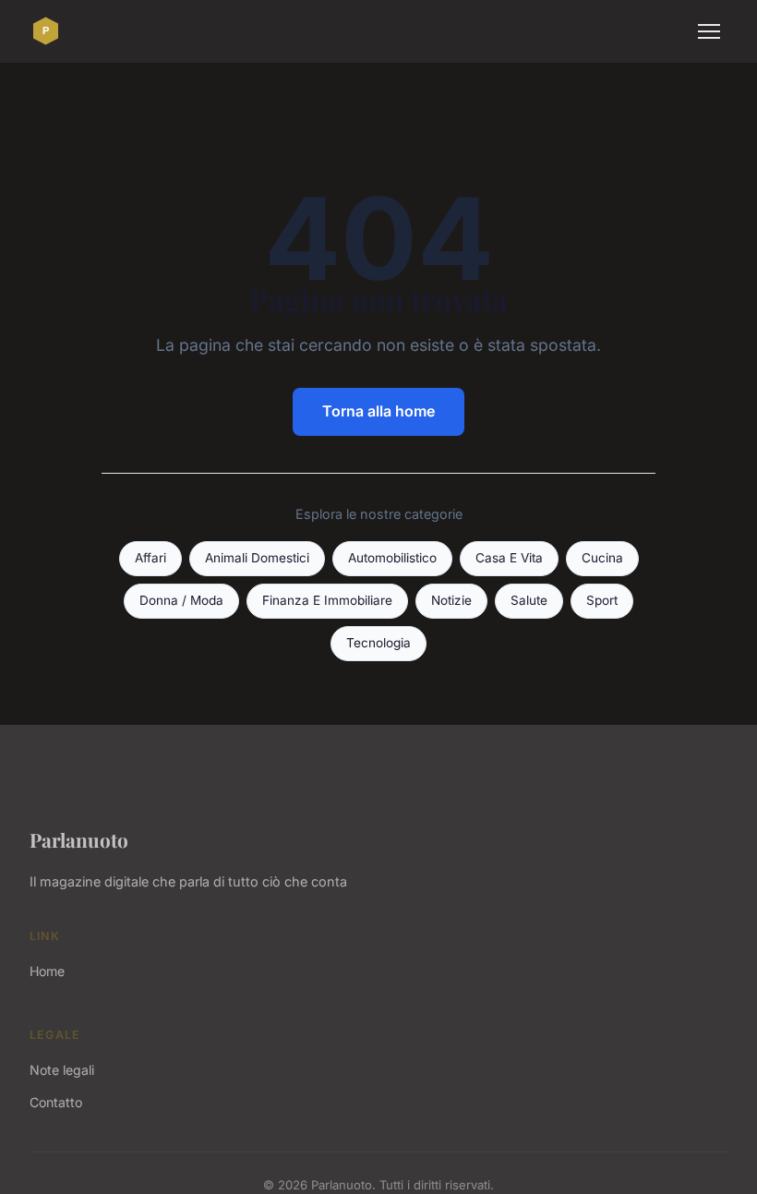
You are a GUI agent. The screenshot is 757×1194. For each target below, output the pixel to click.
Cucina (602, 557)
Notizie (451, 600)
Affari (150, 557)
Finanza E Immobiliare (327, 600)
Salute (529, 600)
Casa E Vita (509, 557)
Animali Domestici (257, 557)
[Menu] (709, 31)
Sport (602, 600)
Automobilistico (392, 557)
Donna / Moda (181, 600)
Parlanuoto (79, 839)
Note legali (62, 1070)
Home (47, 971)
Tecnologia (378, 642)
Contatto (56, 1102)
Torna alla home (378, 411)
